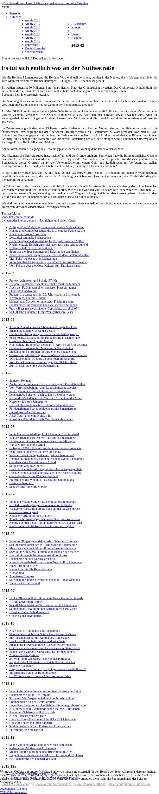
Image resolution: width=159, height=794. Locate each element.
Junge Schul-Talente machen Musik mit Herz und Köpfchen (46, 755)
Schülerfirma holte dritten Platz (28, 486)
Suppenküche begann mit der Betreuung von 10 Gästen (43, 608)
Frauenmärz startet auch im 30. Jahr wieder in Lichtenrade (44, 294)
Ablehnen (22, 788)
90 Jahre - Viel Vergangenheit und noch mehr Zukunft (42, 698)
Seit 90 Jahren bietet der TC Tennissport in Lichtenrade (43, 544)
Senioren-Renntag (20, 380)
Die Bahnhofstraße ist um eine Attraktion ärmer (38, 555)
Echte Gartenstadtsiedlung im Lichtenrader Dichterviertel (44, 434)
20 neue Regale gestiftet (24, 655)
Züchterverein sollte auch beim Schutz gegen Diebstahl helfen (47, 384)
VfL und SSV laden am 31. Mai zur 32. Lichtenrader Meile (45, 398)
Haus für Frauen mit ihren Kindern (30, 722)
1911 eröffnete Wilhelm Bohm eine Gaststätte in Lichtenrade (46, 598)
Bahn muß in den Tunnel (24, 583)
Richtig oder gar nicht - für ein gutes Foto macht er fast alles (45, 522)
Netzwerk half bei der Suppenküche (31, 248)
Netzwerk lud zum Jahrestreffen (28, 401)
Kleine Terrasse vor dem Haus (27, 715)
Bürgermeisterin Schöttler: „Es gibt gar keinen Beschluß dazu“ (47, 669)
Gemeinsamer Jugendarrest (25, 615)
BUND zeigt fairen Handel (25, 601)
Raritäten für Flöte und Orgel (27, 444)
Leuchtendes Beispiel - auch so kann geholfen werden (42, 394)
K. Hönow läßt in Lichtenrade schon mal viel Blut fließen (44, 708)
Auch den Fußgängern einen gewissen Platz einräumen (43, 287)
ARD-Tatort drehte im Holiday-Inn (30, 415)
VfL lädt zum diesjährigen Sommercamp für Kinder (40, 505)
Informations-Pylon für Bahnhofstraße (32, 672)
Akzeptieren (7, 788)
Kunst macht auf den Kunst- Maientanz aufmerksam (41, 419)
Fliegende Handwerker (23, 291)
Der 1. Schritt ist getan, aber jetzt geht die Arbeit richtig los (45, 472)
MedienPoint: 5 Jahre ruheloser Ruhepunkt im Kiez (40, 751)
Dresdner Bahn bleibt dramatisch (29, 612)
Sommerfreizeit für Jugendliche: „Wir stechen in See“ (41, 455)
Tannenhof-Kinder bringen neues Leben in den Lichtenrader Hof (49, 255)
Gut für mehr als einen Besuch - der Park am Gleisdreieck (44, 648)
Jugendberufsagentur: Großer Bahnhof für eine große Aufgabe (47, 705)
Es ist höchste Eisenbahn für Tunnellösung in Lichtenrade (44, 337)
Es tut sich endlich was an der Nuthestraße (35, 451)
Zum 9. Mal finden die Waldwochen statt (34, 365)
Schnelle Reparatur (21, 665)
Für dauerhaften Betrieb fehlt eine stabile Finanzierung (42, 408)
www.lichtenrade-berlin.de (18, 217)
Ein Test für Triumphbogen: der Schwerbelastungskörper (44, 334)
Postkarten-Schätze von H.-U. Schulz (32, 712)
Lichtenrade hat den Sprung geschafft (32, 558)
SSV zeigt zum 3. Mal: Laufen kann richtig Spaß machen (44, 551)
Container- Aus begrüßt (23, 512)
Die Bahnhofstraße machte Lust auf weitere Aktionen (41, 405)
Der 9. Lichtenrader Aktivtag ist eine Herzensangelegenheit (45, 469)
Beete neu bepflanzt (21, 483)
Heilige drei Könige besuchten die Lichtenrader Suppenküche (47, 230)
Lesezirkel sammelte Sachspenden (30, 237)
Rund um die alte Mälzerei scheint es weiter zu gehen (41, 526)
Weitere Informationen (13, 792)
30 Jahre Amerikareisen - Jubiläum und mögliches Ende (43, 327)
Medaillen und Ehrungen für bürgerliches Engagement (42, 351)
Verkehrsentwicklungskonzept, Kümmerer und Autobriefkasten (47, 262)
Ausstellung (16, 572)
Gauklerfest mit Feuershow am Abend (32, 462)
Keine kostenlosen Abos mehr (27, 234)
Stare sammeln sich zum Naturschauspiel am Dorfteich (42, 634)
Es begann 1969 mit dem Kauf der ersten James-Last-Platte (45, 448)
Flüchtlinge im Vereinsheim (26, 729)
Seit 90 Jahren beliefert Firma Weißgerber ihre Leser (41, 312)
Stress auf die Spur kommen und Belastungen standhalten (44, 251)
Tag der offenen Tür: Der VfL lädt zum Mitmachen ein (42, 437)
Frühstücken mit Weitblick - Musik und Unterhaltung (41, 479)
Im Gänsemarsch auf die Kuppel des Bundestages (39, 637)
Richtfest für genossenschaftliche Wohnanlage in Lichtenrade (46, 458)
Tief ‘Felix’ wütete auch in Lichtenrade (33, 258)
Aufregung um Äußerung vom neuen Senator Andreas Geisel (46, 227)
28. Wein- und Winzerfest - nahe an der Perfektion (40, 658)
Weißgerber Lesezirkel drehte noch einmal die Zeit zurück (44, 508)
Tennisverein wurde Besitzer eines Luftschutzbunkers (42, 651)
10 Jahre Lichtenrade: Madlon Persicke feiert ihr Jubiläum (44, 284)
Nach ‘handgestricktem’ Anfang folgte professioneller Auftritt (46, 241)
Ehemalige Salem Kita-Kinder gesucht (32, 330)
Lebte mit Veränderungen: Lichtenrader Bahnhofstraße (42, 501)
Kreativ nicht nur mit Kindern (27, 298)
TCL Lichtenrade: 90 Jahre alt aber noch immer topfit (41, 358)
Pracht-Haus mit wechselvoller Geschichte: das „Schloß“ (44, 308)
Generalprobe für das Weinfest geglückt (33, 476)
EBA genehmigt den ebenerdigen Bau (32, 758)
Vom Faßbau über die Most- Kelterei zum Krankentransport (45, 265)
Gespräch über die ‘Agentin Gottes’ (31, 341)
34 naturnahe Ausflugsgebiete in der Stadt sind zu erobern (44, 519)
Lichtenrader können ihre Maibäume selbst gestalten (41, 348)
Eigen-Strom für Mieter (23, 565)
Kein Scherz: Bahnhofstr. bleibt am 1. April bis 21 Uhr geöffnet (48, 344)
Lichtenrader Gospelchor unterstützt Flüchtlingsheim (41, 301)
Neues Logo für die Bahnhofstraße (30, 569)
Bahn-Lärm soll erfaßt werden (27, 412)
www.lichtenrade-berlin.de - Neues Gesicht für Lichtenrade (45, 562)
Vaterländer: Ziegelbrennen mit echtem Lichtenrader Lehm (45, 691)
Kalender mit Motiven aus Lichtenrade (32, 748)
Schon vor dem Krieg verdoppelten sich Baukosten (40, 744)
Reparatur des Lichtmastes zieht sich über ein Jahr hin (42, 662)
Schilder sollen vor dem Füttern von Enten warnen (40, 726)
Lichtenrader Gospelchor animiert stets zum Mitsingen (42, 441)
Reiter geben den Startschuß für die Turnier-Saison (40, 391)
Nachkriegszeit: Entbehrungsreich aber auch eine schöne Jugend (48, 244)
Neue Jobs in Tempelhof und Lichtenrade (34, 630)
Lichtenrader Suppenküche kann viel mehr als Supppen (43, 305)
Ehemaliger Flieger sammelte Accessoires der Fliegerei (42, 644)
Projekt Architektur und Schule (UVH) (33, 280)
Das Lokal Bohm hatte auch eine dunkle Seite (37, 641)
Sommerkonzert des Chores (26, 465)
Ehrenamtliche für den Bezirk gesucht (32, 701)
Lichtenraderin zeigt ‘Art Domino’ (30, 694)
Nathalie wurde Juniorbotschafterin (30, 515)
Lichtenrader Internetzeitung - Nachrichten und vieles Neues (38, 220)
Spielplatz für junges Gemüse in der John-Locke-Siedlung (44, 579)
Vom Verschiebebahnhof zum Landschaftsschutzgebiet (42, 387)
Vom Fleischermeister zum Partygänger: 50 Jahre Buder (43, 362)
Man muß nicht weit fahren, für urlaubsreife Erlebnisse (42, 548)
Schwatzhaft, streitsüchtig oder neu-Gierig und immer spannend (48, 355)
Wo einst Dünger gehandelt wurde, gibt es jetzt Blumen (43, 541)
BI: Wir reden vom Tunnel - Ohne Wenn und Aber (40, 676)
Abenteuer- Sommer (21, 576)
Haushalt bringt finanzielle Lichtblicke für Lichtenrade (42, 719)
